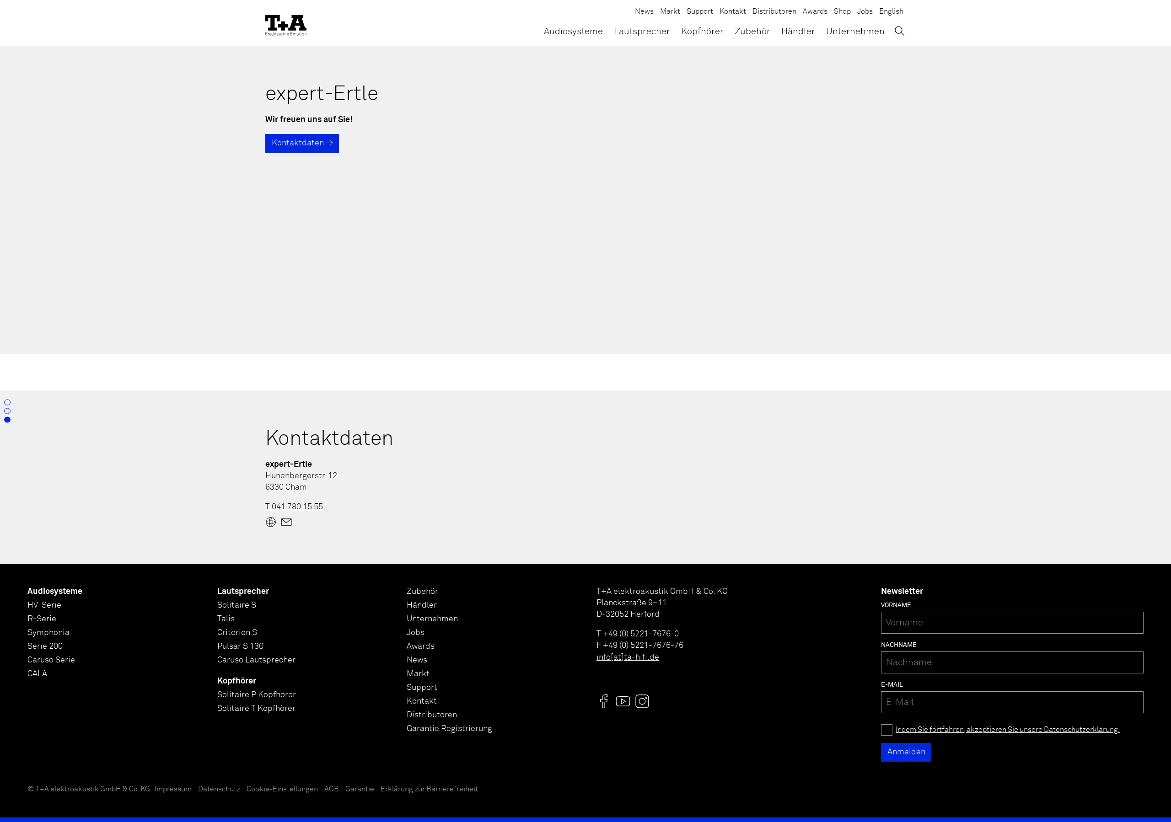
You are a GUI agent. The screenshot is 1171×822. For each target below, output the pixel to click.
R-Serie (41, 619)
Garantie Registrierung (449, 729)
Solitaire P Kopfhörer (256, 695)
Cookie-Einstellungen (282, 789)
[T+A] (285, 23)
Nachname (899, 645)
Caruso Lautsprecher (256, 660)
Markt (670, 11)
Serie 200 (45, 646)
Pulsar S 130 (240, 646)
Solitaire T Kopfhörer (256, 709)
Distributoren (774, 11)
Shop (842, 11)
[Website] (270, 522)
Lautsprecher (642, 31)
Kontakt (733, 11)
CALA (37, 674)
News (644, 11)
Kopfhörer (702, 31)
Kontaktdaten (298, 143)
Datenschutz (219, 789)
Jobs (865, 11)
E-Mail (892, 685)
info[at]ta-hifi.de (627, 657)
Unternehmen (855, 31)
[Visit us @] (603, 701)
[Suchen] (899, 31)
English (891, 11)
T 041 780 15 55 (294, 507)
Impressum (173, 789)
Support (700, 11)
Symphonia (48, 633)
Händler (798, 31)
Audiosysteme (573, 31)
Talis (226, 619)
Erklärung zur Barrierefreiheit (429, 789)
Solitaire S (236, 605)
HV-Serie (44, 605)
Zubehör (752, 31)
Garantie (359, 789)
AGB (331, 789)
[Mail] (286, 522)
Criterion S (237, 633)
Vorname (896, 605)
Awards (815, 11)
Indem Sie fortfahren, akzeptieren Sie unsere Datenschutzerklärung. (1008, 729)
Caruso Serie (51, 660)
